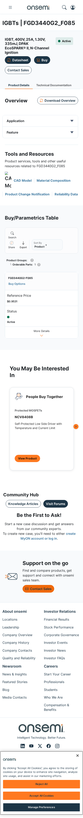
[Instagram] (57, 746)
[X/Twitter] (40, 746)
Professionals (54, 682)
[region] (41, 783)
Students (50, 690)
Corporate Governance (61, 635)
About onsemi (14, 611)
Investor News (55, 650)
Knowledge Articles (23, 504)
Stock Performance (59, 627)
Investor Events (55, 643)
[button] (18, 180)
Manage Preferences (41, 807)
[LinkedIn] (23, 746)
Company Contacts (17, 650)
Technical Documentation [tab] (54, 85)
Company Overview (17, 635)
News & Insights (14, 674)
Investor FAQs (54, 658)
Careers (51, 666)
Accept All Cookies (41, 795)
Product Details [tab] (18, 85)
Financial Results (56, 619)
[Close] (77, 755)
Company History (15, 643)
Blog (5, 690)
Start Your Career (57, 674)
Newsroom (11, 666)
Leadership (10, 627)
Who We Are (53, 697)
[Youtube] (32, 746)
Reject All (41, 784)
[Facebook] (49, 746)
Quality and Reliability (18, 658)
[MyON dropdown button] (74, 7)
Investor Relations (60, 611)
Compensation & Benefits (56, 707)
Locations (9, 619)
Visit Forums (55, 504)
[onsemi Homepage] (38, 7)
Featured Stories (14, 682)
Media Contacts (14, 697)
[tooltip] (23, 244)
